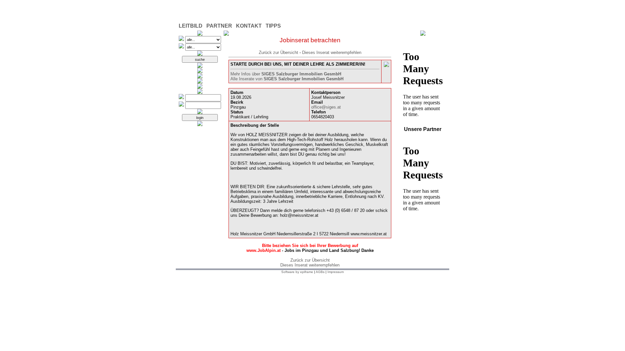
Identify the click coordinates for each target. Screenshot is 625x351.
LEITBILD (190, 26)
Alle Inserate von (286, 78)
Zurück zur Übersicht (278, 52)
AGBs (320, 272)
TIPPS (273, 26)
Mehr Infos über (285, 74)
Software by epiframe (297, 272)
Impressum (335, 272)
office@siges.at (326, 107)
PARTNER (219, 26)
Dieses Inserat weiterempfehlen (331, 52)
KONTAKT (249, 26)
